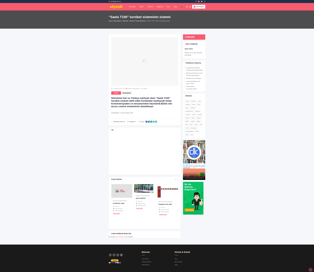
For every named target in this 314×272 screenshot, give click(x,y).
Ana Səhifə (132, 6)
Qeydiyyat (198, 118)
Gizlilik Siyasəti (146, 249)
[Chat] (187, 7)
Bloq (168, 6)
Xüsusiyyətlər (193, 128)
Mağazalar (160, 6)
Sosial (191, 124)
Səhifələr (150, 6)
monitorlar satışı (118, 187)
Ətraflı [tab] (116, 77)
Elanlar (142, 6)
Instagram (188, 114)
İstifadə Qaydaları (189, 131)
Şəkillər (197, 131)
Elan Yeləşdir (200, 6)
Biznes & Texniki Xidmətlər (120, 185)
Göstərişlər (197, 111)
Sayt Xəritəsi (145, 243)
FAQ (176, 243)
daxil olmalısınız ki (120, 221)
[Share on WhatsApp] (154, 106)
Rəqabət (193, 121)
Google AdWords (189, 111)
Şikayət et (133, 106)
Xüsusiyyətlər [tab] (126, 77)
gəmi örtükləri (141, 182)
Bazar (199, 104)
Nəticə (193, 118)
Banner (194, 104)
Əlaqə (175, 6)
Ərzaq (191, 134)
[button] (194, 146)
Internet (194, 114)
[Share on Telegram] (156, 106)
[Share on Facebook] (146, 106)
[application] (194, 146)
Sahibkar (198, 121)
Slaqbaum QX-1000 (165, 188)
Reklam (187, 121)
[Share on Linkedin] (151, 106)
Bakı (135, 73)
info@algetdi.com (116, 1)
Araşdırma (188, 104)
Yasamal (117, 192)
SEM (187, 124)
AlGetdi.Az (193, 101)
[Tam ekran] (203, 151)
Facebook (193, 107)
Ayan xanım (189, 49)
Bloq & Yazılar (178, 246)
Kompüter (200, 114)
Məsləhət (188, 118)
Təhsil (187, 128)
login (190, 53)
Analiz (199, 101)
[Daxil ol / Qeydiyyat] (190, 7)
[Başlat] (185, 151)
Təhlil (201, 124)
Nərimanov (130, 73)
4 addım (187, 101)
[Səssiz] (200, 151)
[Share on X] (149, 106)
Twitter (196, 124)
